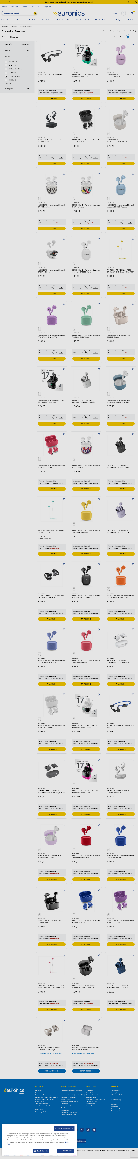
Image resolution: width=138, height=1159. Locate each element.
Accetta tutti (67, 1151)
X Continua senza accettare (64, 1128)
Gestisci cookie (42, 1151)
